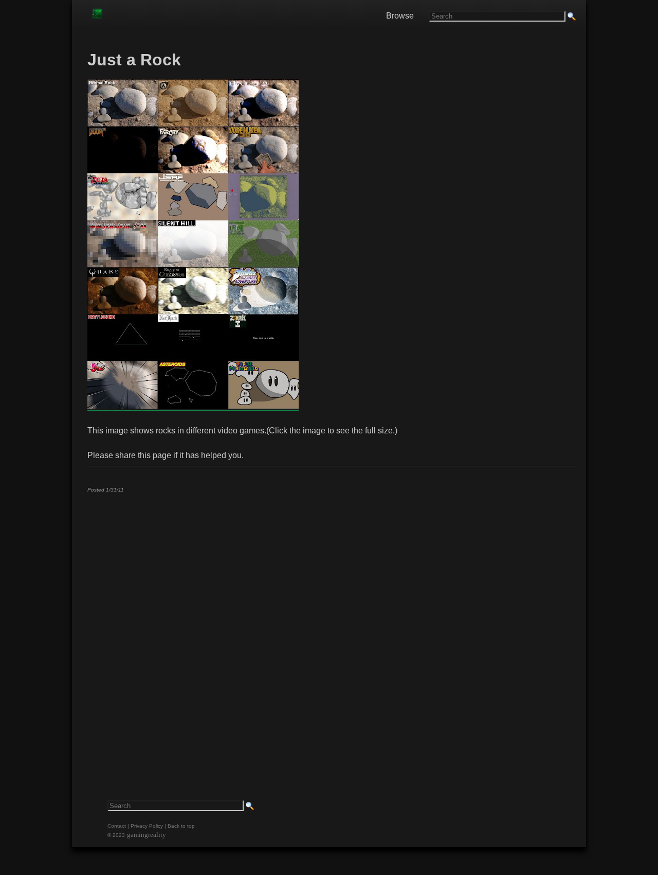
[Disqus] (331, 629)
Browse (400, 15)
